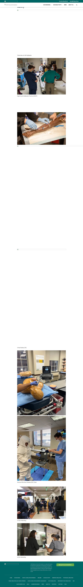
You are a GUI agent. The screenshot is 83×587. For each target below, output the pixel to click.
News (65, 4)
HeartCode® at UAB (21, 584)
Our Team (60, 584)
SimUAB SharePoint (74, 1)
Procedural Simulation (68, 577)
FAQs (66, 584)
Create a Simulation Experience (29, 577)
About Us (71, 4)
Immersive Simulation (56, 577)
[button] (18, 108)
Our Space (54, 584)
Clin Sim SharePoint (63, 1)
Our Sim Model (47, 4)
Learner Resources (35, 584)
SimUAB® (39, 577)
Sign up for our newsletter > (65, 564)
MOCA (28, 584)
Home (11, 577)
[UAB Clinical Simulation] (11, 5)
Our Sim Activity (57, 4)
